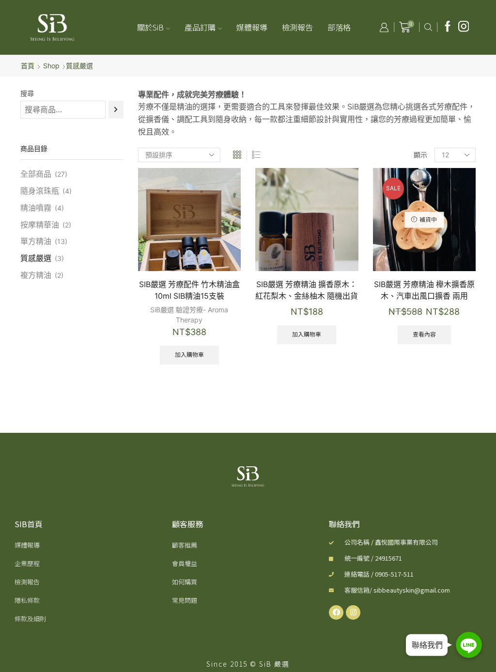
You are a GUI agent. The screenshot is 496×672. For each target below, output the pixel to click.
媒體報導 (251, 27)
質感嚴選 (35, 258)
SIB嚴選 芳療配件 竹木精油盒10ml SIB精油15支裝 (189, 290)
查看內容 (424, 334)
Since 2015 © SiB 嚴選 (248, 664)
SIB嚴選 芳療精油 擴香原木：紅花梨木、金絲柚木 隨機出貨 (306, 290)
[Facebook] (447, 27)
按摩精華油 (39, 224)
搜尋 (27, 93)
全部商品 (35, 174)
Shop (51, 65)
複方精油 (35, 275)
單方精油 (35, 241)
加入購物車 (189, 354)
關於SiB (150, 27)
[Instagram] (463, 27)
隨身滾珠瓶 (39, 191)
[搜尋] (115, 110)
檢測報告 (297, 27)
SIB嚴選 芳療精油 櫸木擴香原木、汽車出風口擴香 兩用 (424, 290)
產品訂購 (200, 27)
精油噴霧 (35, 208)
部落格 (339, 27)
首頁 (27, 65)
